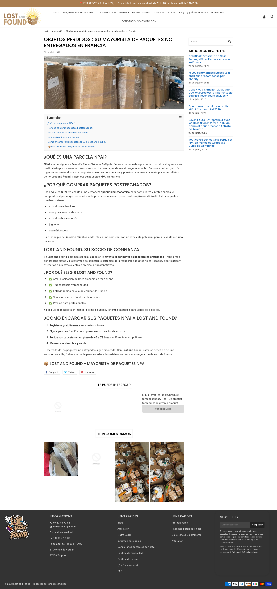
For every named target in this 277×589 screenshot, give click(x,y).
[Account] (264, 16)
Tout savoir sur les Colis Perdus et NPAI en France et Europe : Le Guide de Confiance (210, 142)
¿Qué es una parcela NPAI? (61, 123)
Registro (257, 524)
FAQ (181, 12)
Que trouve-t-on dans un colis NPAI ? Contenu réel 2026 (208, 108)
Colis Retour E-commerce (113, 12)
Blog (120, 522)
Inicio (57, 12)
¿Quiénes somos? (197, 12)
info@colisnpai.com (64, 526)
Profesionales (141, 12)
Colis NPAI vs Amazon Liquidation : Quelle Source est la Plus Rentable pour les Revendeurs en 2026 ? (211, 92)
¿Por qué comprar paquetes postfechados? (70, 128)
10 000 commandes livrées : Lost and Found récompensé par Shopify (209, 76)
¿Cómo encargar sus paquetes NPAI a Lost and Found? (76, 142)
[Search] (229, 41)
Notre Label (218, 12)
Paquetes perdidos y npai (78, 12)
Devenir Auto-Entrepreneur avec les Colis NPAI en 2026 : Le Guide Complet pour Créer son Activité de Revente (210, 124)
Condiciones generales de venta (136, 547)
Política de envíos (128, 559)
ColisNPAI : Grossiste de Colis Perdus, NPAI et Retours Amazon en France (209, 59)
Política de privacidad (130, 553)
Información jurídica (129, 541)
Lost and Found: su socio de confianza (67, 132)
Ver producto (163, 409)
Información (57, 31)
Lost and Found (21, 584)
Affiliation (123, 528)
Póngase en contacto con (139, 21)
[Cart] (271, 16)
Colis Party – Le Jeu (164, 12)
